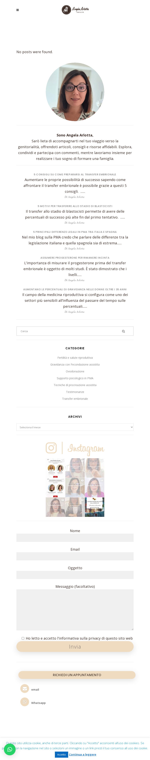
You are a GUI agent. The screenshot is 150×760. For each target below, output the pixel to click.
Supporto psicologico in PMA (75, 378)
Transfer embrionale (75, 399)
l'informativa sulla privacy (79, 638)
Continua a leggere (82, 754)
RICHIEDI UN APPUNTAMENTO (77, 675)
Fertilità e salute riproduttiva (75, 357)
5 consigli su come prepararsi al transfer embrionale (75, 174)
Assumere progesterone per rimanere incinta (74, 258)
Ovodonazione (75, 371)
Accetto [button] (61, 754)
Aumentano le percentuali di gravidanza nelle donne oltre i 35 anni (75, 289)
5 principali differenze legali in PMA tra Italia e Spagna (75, 232)
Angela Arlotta (76, 197)
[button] (10, 749)
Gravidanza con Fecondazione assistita (75, 364)
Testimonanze (75, 392)
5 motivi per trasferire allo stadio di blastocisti (75, 206)
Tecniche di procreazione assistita (75, 385)
